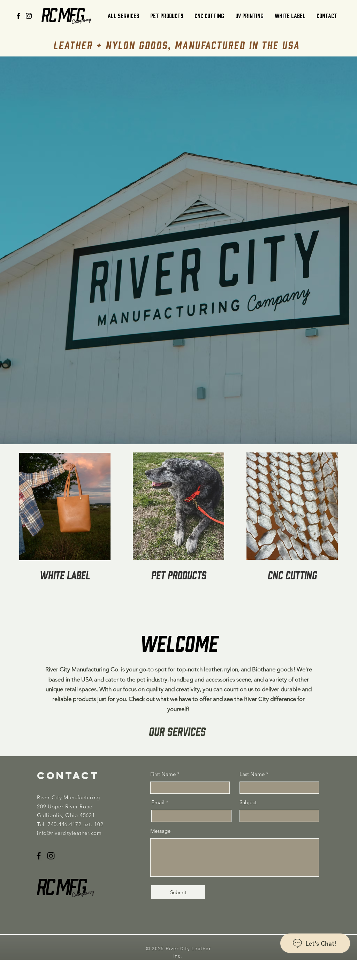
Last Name (252, 774)
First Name (163, 774)
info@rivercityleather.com (69, 833)
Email (158, 802)
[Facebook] (18, 16)
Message (160, 830)
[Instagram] (29, 16)
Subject (248, 802)
